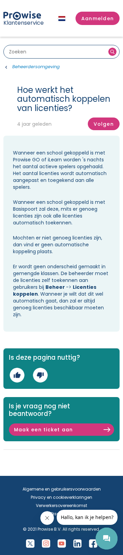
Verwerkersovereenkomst (61, 505)
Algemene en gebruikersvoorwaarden (62, 489)
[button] (98, 18)
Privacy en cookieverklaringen (61, 497)
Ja (17, 375)
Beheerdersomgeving (36, 66)
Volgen (104, 124)
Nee (40, 375)
